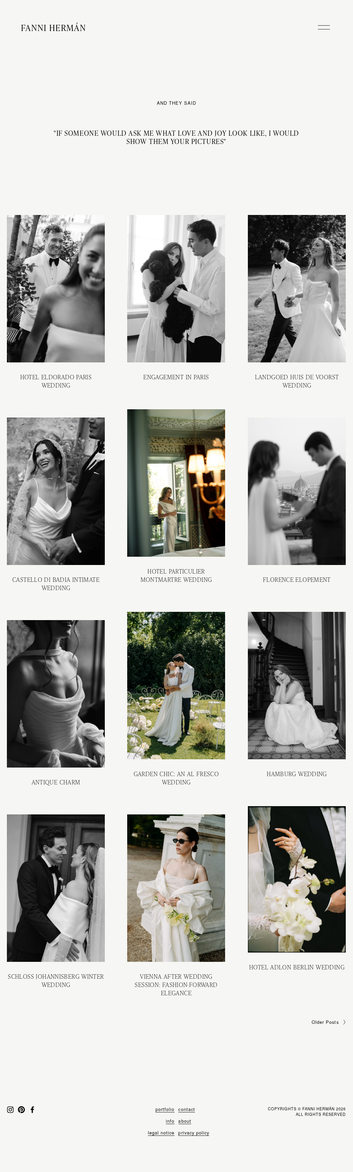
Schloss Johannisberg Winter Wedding (56, 980)
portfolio (164, 1109)
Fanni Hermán (53, 27)
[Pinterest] (21, 1109)
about (184, 1121)
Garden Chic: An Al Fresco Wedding (176, 778)
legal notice (161, 1133)
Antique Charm (56, 782)
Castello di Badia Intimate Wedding (56, 583)
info (170, 1121)
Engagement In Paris (176, 377)
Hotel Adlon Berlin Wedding (297, 967)
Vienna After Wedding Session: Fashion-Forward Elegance (176, 984)
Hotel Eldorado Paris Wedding (56, 381)
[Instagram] (10, 1109)
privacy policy (193, 1133)
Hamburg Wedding (297, 774)
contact (186, 1109)
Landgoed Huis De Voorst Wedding (297, 381)
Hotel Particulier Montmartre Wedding (176, 575)
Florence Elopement (297, 579)
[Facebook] (32, 1109)
